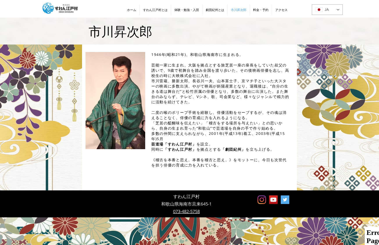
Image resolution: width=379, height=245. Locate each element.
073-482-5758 (186, 211)
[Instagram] (261, 199)
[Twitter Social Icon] (285, 199)
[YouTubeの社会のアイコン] (273, 199)
